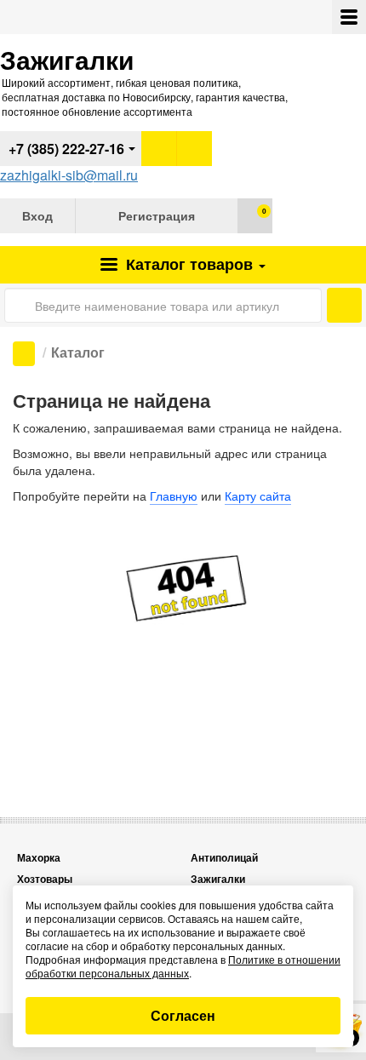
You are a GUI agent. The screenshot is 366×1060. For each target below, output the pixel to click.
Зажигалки (218, 879)
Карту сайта (258, 495)
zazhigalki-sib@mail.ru (69, 175)
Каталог (187, 264)
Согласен (183, 1015)
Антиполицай (224, 858)
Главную (173, 495)
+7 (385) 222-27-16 (66, 148)
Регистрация (156, 215)
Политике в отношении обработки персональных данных (183, 966)
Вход (37, 215)
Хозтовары (44, 879)
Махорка (38, 858)
